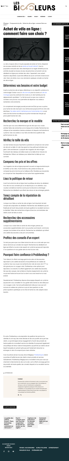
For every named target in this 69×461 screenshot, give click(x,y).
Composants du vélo (16, 23)
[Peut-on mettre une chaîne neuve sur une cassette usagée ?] (58, 104)
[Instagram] (18, 394)
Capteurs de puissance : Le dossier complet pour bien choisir (32, 422)
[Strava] (21, 394)
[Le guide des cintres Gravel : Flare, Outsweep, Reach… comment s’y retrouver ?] (9, 412)
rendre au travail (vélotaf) (30, 66)
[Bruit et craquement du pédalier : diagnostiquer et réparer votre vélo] (56, 144)
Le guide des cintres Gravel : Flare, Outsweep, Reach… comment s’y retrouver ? (9, 423)
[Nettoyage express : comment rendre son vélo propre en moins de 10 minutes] (56, 134)
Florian (20, 379)
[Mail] (13, 451)
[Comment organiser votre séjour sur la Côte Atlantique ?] (58, 37)
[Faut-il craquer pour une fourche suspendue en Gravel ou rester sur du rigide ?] (20, 412)
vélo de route (26, 92)
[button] (66, 6)
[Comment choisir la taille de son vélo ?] (43, 412)
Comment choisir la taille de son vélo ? (43, 420)
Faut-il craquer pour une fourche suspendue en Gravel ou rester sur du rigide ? (20, 423)
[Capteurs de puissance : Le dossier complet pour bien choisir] (32, 412)
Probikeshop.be (39, 355)
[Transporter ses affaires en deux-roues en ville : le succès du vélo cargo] (58, 59)
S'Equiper (6, 23)
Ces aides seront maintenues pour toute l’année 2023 (26, 111)
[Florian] (10, 387)
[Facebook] (4, 451)
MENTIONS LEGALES (8, 447)
